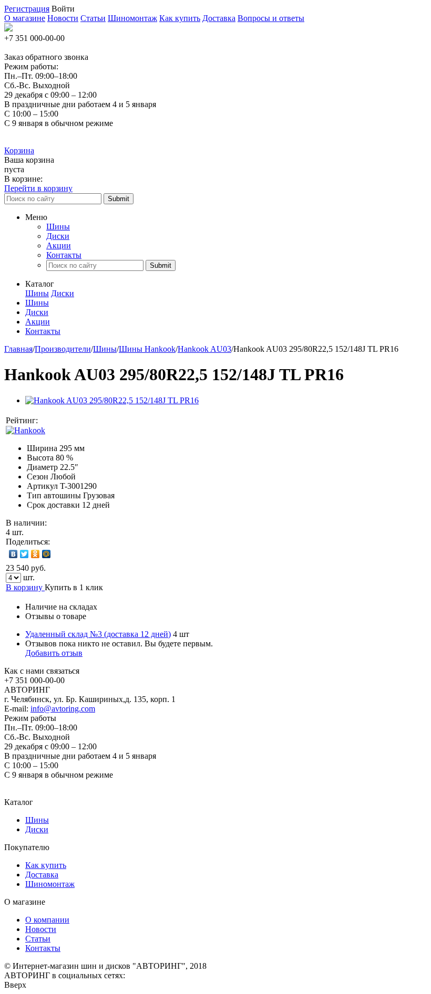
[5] (91, 420)
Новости (62, 18)
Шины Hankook (147, 348)
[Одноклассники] (35, 554)
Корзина (19, 150)
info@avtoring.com (62, 708)
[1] (49, 420)
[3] (70, 420)
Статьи (93, 18)
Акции (58, 245)
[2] (60, 420)
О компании (47, 919)
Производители (63, 348)
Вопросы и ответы (271, 18)
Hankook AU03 (204, 348)
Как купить (179, 18)
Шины (58, 226)
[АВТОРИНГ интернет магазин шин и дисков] (8, 28)
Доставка (218, 18)
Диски (57, 236)
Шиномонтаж (132, 18)
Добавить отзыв (54, 652)
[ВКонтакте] (13, 554)
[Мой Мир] (46, 554)
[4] (81, 420)
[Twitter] (24, 554)
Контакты (63, 254)
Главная (18, 348)
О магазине (24, 18)
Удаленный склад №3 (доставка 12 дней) (98, 634)
